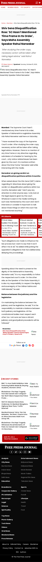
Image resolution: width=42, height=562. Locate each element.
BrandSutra (6, 487)
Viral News (6, 531)
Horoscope (6, 498)
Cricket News (26, 491)
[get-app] (40, 2)
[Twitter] (26, 345)
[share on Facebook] (11, 452)
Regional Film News (28, 477)
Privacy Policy (8, 548)
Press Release (7, 539)
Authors (23, 552)
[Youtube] (33, 345)
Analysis (5, 458)
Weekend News (8, 535)
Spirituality (6, 510)
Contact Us (19, 548)
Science (5, 506)
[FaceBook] (23, 345)
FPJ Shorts (25, 7)
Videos (4, 527)
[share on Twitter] (16, 452)
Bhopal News (6, 473)
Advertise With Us (31, 548)
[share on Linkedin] (20, 452)
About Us (5, 544)
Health (23, 502)
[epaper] (37, 2)
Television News (27, 481)
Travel (23, 506)
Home (3, 7)
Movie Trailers (26, 473)
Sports (23, 487)
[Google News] (15, 345)
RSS (17, 552)
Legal (4, 502)
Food (23, 510)
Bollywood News (27, 462)
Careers (26, 544)
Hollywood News (27, 466)
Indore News (6, 470)
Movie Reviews (26, 470)
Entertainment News (29, 458)
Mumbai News (13, 7)
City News (6, 462)
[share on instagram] (25, 452)
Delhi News (5, 477)
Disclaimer (34, 544)
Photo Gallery (7, 520)
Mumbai (9, 23)
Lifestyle (24, 498)
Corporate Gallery (9, 491)
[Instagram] (30, 345)
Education (6, 481)
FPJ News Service (7, 64)
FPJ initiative (7, 495)
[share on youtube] (29, 452)
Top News (5, 516)
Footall (23, 495)
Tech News (6, 523)
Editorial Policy (16, 544)
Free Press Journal (13, 3)
